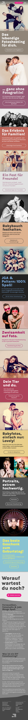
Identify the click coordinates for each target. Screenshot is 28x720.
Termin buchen (18, 2)
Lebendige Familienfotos (14, 145)
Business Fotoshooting (14, 504)
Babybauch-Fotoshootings (14, 241)
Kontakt (17, 708)
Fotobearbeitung (19, 702)
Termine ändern (5, 705)
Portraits (14, 499)
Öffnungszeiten (19, 709)
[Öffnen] (25, 3)
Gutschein (14, 566)
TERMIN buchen (15, 595)
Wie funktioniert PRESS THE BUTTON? (14, 103)
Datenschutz (5, 702)
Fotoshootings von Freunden (14, 190)
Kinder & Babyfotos (14, 452)
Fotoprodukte (19, 704)
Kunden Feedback (6, 709)
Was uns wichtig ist (6, 708)
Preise (17, 710)
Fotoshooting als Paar (14, 345)
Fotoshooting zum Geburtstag (14, 562)
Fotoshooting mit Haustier (14, 396)
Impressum (4, 704)
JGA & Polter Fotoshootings (14, 296)
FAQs (17, 705)
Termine (17, 711)
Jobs (3, 710)
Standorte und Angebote (14, 50)
